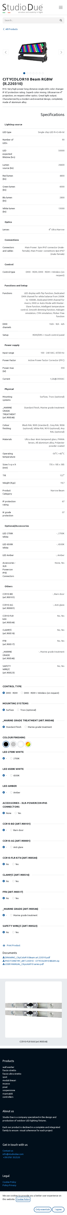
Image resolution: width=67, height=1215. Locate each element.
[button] (6, 52)
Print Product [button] (13, 945)
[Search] (60, 20)
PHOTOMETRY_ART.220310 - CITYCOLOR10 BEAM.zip (32, 961)
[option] (33, 1013)
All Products (11, 29)
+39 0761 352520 (11, 1157)
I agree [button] (58, 1209)
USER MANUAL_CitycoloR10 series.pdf (24, 964)
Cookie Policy (9, 1182)
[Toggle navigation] (60, 7)
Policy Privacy (9, 1185)
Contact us (8, 1150)
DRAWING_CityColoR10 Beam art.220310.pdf (27, 957)
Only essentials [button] (43, 1209)
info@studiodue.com (13, 1154)
